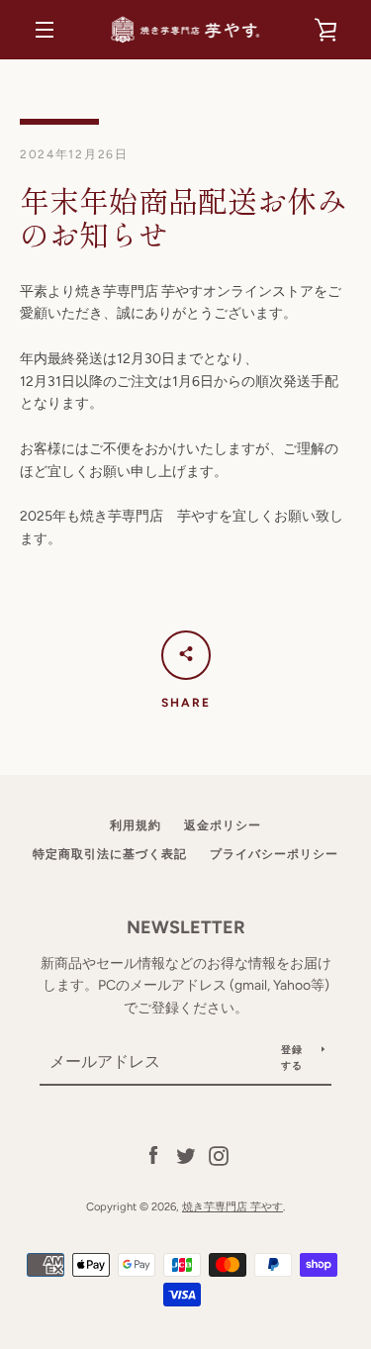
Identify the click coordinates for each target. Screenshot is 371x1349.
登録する (292, 1057)
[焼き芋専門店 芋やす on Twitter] (186, 1155)
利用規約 (135, 825)
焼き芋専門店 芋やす (232, 1206)
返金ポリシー (222, 825)
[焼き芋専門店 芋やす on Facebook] (153, 1155)
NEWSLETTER (186, 927)
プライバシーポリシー (274, 854)
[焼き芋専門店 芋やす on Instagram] (219, 1155)
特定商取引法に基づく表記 (110, 854)
